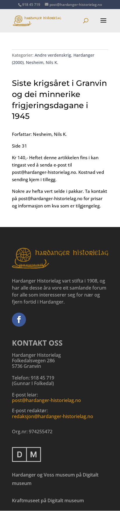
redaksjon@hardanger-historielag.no (52, 416)
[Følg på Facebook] (19, 320)
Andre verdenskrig (53, 55)
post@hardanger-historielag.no (46, 400)
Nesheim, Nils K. (42, 62)
